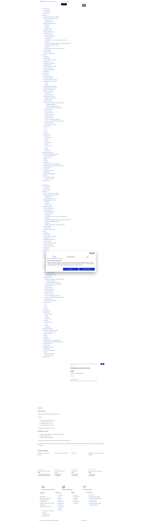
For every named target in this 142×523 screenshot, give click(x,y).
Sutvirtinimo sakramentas (49, 53)
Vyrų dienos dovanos (48, 76)
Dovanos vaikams (49, 122)
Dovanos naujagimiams (49, 78)
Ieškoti (64, 4)
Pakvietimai (46, 56)
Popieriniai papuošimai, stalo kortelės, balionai (55, 48)
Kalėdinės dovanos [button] (48, 101)
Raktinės (45, 159)
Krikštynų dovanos (48, 30)
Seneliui (47, 149)
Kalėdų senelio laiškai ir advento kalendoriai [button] (54, 102)
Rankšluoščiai (47, 172)
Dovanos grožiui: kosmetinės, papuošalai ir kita (54, 165)
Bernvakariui (46, 73)
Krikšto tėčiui (48, 150)
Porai (46, 131)
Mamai (46, 139)
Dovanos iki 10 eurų (49, 117)
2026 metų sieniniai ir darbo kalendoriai (53, 107)
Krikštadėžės (48, 38)
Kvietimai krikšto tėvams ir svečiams (51, 17)
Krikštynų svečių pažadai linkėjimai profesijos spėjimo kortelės (58, 43)
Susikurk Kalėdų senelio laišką (53, 106)
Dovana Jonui (46, 12)
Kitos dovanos (47, 162)
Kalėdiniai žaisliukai (49, 112)
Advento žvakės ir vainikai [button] (49, 177)
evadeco (42, 493)
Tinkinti (70, 269)
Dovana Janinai (47, 10)
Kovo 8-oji (46, 132)
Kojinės (45, 175)
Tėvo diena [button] (46, 144)
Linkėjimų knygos (47, 50)
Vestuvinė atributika (48, 68)
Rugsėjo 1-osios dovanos (49, 89)
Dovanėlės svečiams (49, 36)
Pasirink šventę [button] (46, 74)
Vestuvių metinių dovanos (49, 69)
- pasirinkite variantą (44, 474)
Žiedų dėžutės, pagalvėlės (49, 63)
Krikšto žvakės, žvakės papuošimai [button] (51, 18)
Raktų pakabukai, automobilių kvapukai (52, 164)
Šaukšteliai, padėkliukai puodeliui (51, 154)
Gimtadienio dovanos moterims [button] (50, 81)
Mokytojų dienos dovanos (50, 97)
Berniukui (47, 26)
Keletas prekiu (47, 13)
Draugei (47, 84)
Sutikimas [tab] (54, 256)
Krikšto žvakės (48, 20)
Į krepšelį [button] (58, 474)
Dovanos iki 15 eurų (49, 116)
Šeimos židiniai (47, 58)
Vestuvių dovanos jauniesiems (50, 66)
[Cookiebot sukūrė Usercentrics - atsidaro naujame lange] (90, 253)
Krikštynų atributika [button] (48, 33)
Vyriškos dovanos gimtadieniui (50, 86)
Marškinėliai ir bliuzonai (49, 170)
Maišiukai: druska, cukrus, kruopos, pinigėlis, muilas (56, 40)
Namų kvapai (46, 168)
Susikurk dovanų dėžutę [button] (48, 152)
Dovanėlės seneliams (49, 35)
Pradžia (71, 363)
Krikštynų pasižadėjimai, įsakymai (52, 45)
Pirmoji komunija (47, 51)
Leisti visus (87, 269)
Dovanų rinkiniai (48, 99)
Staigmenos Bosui (49, 94)
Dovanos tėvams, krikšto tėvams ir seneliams (54, 121)
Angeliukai (47, 46)
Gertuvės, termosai (48, 157)
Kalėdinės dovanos (49, 109)
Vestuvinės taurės (47, 61)
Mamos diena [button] (47, 135)
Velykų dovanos (47, 134)
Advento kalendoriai (49, 178)
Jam (46, 129)
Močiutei (47, 140)
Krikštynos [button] (45, 15)
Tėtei (46, 147)
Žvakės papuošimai (49, 21)
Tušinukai (46, 160)
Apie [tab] (88, 256)
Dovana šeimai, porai (49, 114)
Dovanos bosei (48, 93)
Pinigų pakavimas (46, 180)
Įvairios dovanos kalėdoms (50, 124)
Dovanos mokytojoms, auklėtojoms (52, 119)
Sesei (46, 83)
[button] (71, 183)
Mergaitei (47, 25)
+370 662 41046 (47, 506)
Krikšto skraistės (48, 28)
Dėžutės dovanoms (48, 167)
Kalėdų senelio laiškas (51, 104)
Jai (45, 127)
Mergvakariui (46, 71)
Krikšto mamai (48, 142)
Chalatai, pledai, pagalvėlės (49, 173)
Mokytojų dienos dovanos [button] (49, 96)
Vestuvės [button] (44, 54)
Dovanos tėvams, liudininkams (50, 59)
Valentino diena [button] (47, 126)
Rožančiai (47, 41)
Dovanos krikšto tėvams (49, 31)
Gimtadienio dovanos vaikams (50, 88)
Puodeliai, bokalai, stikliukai (49, 155)
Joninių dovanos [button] (46, 8)
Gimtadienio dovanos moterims (50, 79)
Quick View (45, 467)
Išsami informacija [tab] (71, 256)
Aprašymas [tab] (40, 408)
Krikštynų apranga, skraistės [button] (50, 23)
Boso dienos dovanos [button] (48, 91)
